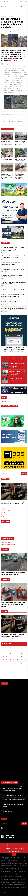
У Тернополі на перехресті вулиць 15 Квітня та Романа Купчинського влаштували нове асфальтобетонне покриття (12, 249)
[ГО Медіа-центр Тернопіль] (14, 835)
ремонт (18, 114)
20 (14, 660)
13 (14, 656)
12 (10, 656)
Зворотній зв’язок (13, 845)
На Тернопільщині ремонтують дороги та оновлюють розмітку (11, 302)
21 (17, 660)
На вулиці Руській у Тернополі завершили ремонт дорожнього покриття (13, 283)
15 (21, 656)
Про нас (4, 845)
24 (3, 663)
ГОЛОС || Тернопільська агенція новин (14, 121)
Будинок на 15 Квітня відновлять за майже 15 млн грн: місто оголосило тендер (13, 263)
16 (25, 656)
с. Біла (23, 114)
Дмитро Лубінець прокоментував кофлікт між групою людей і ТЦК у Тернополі (13, 503)
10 (3, 656)
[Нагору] (14, 854)
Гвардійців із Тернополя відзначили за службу (12, 289)
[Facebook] (2, 2)
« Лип (2, 669)
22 (21, 660)
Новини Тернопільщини (8, 544)
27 (14, 663)
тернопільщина (5, 116)
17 (3, 660)
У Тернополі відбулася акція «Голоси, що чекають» (13, 269)
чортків (12, 116)
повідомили (12, 58)
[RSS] (8, 2)
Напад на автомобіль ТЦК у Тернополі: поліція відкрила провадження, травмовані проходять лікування (12, 636)
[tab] (6, 358)
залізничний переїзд (6, 114)
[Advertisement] (14, 700)
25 (6, 663)
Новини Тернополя (6, 542)
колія (14, 114)
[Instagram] (5, 2)
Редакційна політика (14, 851)
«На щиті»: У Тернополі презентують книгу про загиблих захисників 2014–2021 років (13, 295)
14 (17, 656)
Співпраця (23, 845)
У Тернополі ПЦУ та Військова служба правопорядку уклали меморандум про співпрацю (20, 175)
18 (6, 660)
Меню (24, 6)
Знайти (24, 473)
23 (25, 660)
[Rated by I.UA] (14, 828)
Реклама (8, 848)
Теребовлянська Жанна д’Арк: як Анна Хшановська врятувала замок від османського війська (13, 309)
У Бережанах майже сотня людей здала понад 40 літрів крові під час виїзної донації (13, 256)
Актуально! (3, 13)
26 (10, 663)
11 (6, 656)
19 (10, 660)
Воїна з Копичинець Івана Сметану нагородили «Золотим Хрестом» (12, 276)
